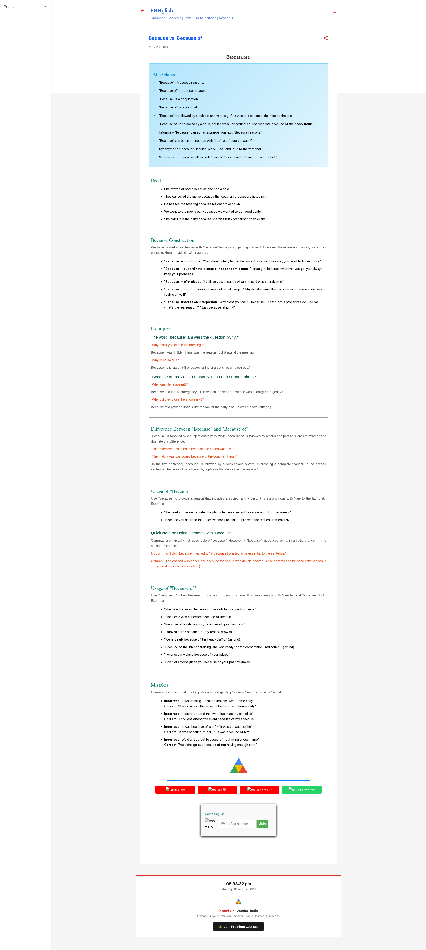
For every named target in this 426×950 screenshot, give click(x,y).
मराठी (182, 789)
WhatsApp (309, 789)
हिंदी (224, 789)
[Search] (334, 12)
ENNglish (161, 11)
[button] (325, 38)
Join (262, 824)
